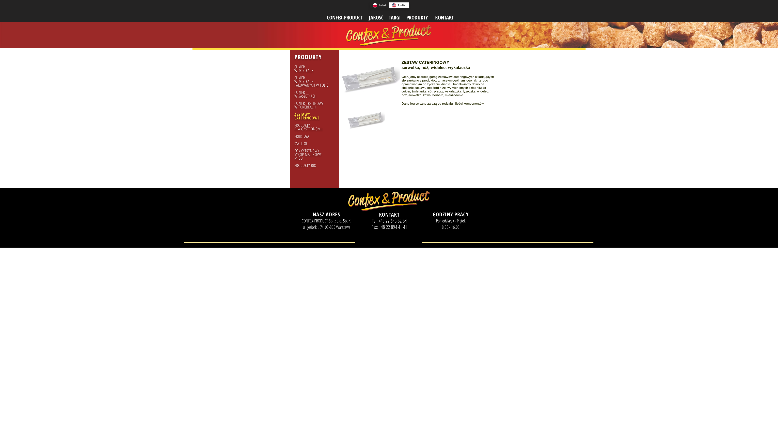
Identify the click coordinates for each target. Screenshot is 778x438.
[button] (365, 126)
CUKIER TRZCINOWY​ (309, 103)
